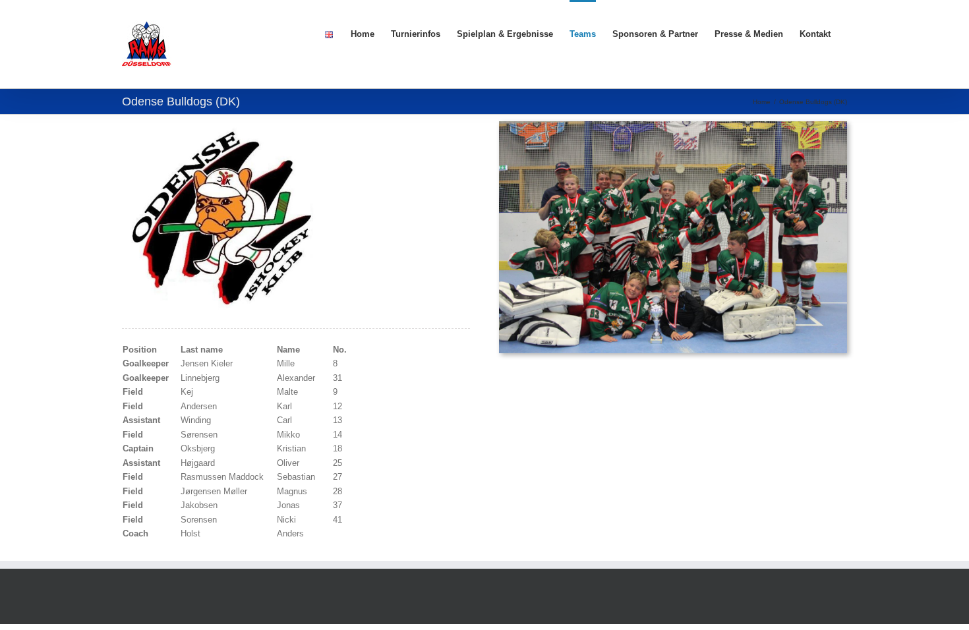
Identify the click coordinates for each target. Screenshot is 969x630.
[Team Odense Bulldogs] (673, 125)
